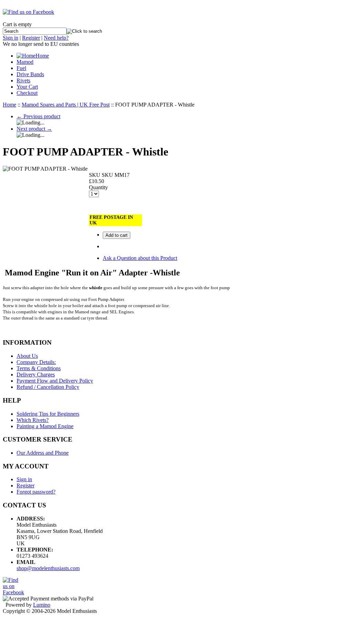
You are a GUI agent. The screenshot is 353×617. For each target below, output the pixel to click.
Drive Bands (30, 74)
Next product (34, 129)
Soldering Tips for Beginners (48, 414)
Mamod (25, 62)
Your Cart (27, 87)
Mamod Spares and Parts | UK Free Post (66, 105)
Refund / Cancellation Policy (48, 387)
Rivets (23, 80)
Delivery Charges (36, 374)
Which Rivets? (33, 420)
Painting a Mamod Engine (45, 426)
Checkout (27, 93)
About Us (27, 356)
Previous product (38, 116)
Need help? (56, 38)
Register (31, 38)
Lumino (41, 605)
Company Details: (36, 362)
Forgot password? (36, 492)
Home (42, 56)
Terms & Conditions (39, 368)
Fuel (21, 68)
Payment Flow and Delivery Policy (55, 381)
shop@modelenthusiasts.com (48, 568)
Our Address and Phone (43, 453)
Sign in (10, 38)
